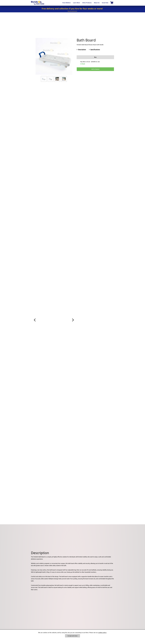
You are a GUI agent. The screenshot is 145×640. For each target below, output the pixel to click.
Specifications (95, 49)
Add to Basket (95, 69)
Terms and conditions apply (72, 11)
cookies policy (102, 632)
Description (82, 49)
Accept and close (72, 636)
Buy (95, 57)
